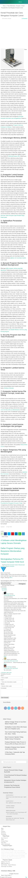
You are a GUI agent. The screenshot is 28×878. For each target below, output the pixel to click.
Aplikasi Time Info (5, 861)
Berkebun (3, 833)
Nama (2, 675)
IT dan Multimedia (11, 5)
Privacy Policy (4, 841)
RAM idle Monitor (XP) (14, 156)
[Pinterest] (19, 708)
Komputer (18, 5)
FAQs (2, 839)
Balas (5, 656)
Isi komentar (3, 688)
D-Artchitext (9, 667)
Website (2, 684)
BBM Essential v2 (5, 863)
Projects (3, 831)
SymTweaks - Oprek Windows (8, 864)
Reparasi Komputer (10, 566)
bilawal (8, 593)
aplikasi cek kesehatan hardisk (18, 258)
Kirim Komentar (4, 697)
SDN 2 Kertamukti (5, 844)
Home (4, 5)
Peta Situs (3, 842)
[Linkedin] (15, 708)
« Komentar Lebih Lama (6, 672)
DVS (2, 829)
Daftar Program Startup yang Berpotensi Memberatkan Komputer (12, 551)
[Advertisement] (14, 34)
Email (2, 679)
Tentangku (3, 834)
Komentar (4, 588)
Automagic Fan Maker (6, 866)
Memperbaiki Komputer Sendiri (11, 564)
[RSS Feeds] (22, 708)
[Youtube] (12, 708)
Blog (2, 828)
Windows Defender (9, 388)
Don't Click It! (4, 838)
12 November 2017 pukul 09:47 (11, 668)
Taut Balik (4, 590)
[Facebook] (5, 708)
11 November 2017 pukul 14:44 (11, 661)
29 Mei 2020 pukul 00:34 (9, 595)
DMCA (10, 577)
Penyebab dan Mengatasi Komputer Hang (11, 503)
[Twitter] (8, 708)
